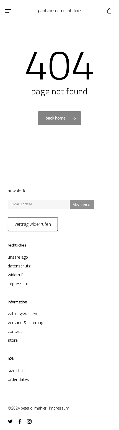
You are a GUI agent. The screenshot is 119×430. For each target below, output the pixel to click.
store (13, 340)
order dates (18, 379)
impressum (59, 408)
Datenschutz (19, 265)
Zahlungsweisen (22, 313)
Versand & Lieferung (25, 322)
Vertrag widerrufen (33, 224)
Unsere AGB (18, 257)
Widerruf (15, 274)
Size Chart (17, 370)
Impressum (18, 283)
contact (15, 331)
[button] (8, 11)
